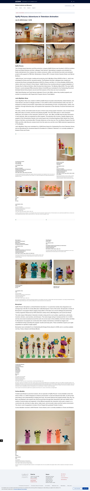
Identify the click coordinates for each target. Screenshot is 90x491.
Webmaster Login (55, 485)
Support (33, 7)
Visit (24, 7)
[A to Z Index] (74, 1)
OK (85, 488)
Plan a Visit (63, 475)
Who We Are (63, 474)
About (20, 7)
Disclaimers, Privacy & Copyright (37, 485)
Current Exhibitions (64, 477)
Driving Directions (34, 478)
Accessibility (47, 485)
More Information (77, 488)
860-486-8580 (33, 480)
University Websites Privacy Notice (20, 489)
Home (16, 7)
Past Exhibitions (21, 12)
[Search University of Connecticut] (71, 1)
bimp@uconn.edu (34, 481)
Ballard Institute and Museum (23, 5)
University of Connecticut (24, 485)
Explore (28, 7)
